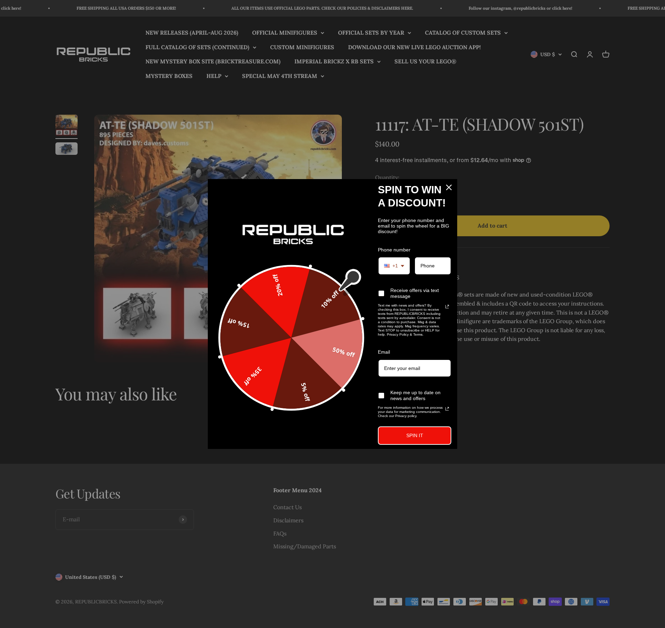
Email (384, 352)
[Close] (449, 187)
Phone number (394, 250)
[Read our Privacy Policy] (447, 306)
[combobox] (394, 266)
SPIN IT (414, 435)
